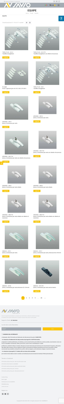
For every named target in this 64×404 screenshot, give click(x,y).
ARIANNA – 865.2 (38, 116)
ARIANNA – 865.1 (7, 121)
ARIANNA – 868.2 (38, 185)
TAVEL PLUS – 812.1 (7, 52)
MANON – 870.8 (6, 286)
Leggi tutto (5, 57)
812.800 (4, 87)
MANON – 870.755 (38, 286)
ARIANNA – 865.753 (7, 156)
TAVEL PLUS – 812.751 (39, 52)
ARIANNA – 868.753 (7, 214)
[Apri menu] (61, 18)
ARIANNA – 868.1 (7, 185)
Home (27, 13)
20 (41, 298)
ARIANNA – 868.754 (38, 214)
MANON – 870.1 (6, 251)
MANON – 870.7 (37, 251)
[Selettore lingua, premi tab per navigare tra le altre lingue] (46, 5)
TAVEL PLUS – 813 (38, 87)
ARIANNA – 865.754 (38, 151)
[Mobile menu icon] (58, 5)
